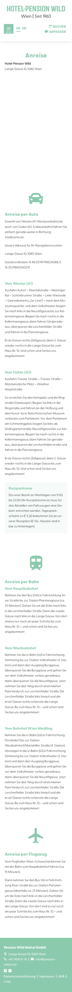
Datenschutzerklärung (20, 976)
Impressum (46, 976)
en (24, 28)
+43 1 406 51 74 (15, 959)
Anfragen (57, 32)
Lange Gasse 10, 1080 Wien (25, 954)
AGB (61, 976)
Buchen (59, 27)
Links (7, 982)
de (18, 28)
